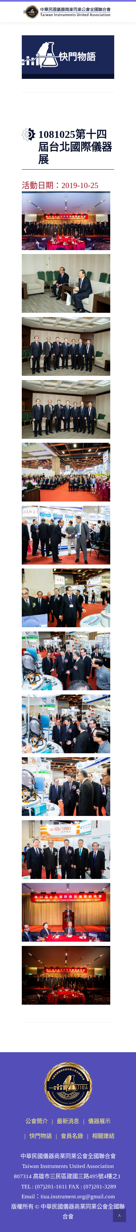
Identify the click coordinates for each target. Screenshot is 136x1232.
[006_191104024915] (66, 598)
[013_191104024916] (66, 975)
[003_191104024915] (66, 409)
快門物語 (60, 114)
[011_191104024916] (66, 912)
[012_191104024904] (66, 220)
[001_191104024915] (66, 283)
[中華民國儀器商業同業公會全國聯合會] (67, 11)
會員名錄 (72, 1136)
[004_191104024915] (66, 472)
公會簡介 (36, 1121)
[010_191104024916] (66, 849)
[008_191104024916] (66, 724)
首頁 (45, 114)
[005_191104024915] (66, 535)
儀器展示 (99, 1121)
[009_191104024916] (66, 786)
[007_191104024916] (66, 661)
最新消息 (68, 1121)
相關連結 (103, 1136)
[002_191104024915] (66, 346)
